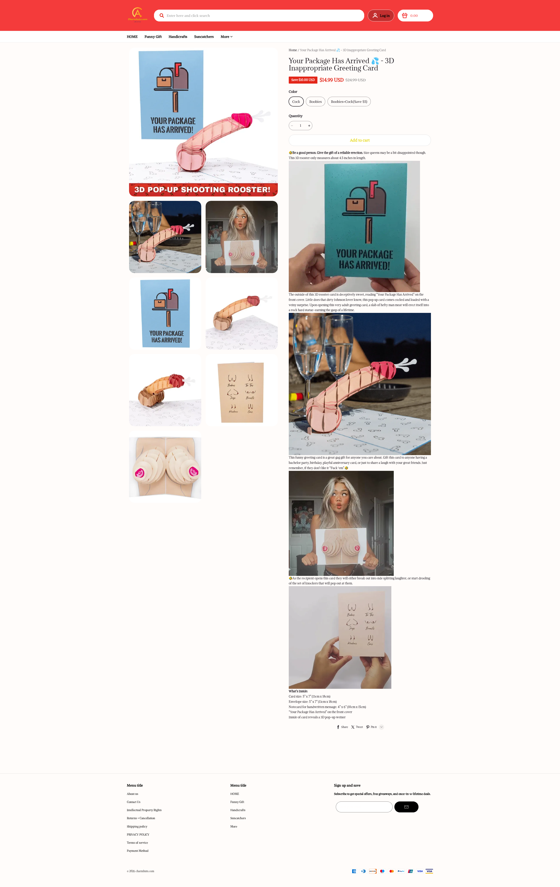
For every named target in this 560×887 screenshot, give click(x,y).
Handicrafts (178, 36)
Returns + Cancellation (141, 818)
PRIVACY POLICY (138, 834)
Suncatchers (204, 36)
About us (132, 794)
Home (293, 50)
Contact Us (133, 802)
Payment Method (138, 851)
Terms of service (137, 843)
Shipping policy (137, 826)
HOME (132, 36)
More (225, 36)
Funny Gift (153, 36)
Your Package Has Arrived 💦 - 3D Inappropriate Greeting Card (343, 50)
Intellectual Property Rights (144, 810)
